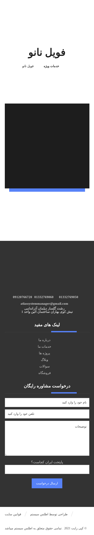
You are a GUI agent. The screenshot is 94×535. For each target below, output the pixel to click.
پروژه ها (44, 353)
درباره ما (44, 340)
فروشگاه (44, 373)
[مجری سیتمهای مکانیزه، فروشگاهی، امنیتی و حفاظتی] (81, 7)
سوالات (44, 366)
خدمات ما (44, 346)
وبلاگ (44, 359)
